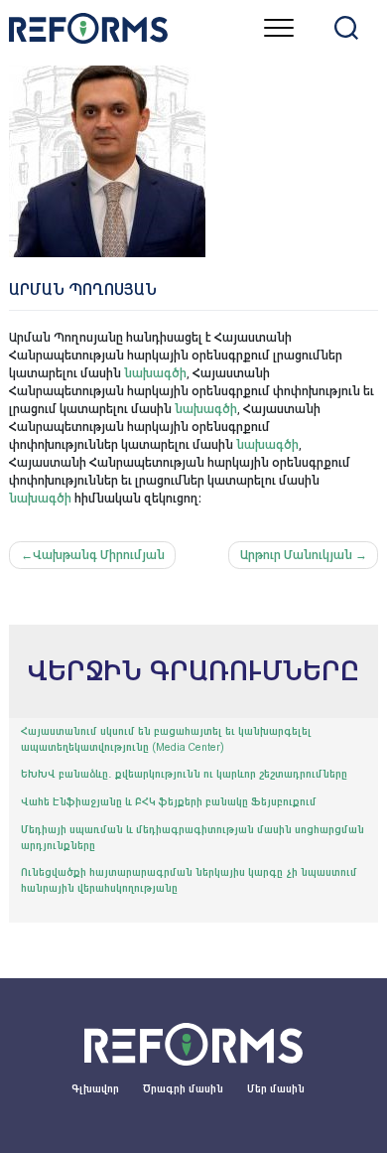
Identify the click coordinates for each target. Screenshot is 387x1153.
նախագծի (155, 373)
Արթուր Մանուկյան (296, 555)
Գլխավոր (95, 1088)
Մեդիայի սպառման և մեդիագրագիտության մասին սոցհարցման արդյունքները (192, 837)
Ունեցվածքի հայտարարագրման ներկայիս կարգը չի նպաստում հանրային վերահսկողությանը (189, 880)
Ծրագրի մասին (183, 1088)
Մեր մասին (276, 1088)
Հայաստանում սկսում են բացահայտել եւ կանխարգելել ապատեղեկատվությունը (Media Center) (166, 739)
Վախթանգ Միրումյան (99, 555)
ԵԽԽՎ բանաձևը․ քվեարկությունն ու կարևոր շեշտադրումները (184, 774)
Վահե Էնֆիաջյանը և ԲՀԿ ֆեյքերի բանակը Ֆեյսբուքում (169, 801)
